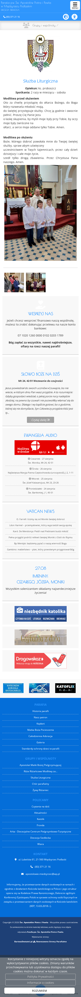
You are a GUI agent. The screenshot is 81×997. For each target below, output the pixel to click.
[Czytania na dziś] (41, 637)
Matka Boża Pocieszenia (40, 730)
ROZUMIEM (39, 991)
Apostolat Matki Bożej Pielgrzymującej (40, 765)
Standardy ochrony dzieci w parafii (40, 748)
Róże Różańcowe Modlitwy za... (40, 771)
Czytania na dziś (40, 806)
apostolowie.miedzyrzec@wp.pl (43, 874)
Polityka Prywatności (40, 976)
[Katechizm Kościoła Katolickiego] (13, 688)
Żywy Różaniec (41, 790)
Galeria (41, 742)
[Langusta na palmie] (39, 688)
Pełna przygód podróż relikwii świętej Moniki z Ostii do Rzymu (41, 537)
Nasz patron (40, 717)
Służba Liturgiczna (41, 777)
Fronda (40, 825)
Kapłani (41, 723)
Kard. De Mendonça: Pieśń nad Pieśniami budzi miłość (40, 531)
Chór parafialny (40, 783)
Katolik (40, 819)
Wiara (40, 844)
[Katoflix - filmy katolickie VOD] (65, 688)
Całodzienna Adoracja (40, 736)
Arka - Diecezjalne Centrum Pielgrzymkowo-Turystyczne (40, 831)
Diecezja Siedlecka (40, 837)
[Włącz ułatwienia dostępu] (76, 17)
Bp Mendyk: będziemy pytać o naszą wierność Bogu (40, 543)
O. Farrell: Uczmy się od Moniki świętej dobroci (41, 519)
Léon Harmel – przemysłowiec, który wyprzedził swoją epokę (40, 525)
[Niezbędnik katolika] (41, 613)
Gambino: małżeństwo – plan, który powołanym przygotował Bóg (40, 549)
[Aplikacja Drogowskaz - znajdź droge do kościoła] (41, 660)
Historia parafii (40, 711)
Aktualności (40, 812)
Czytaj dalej (39, 420)
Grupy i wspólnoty (43, 25)
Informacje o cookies (40, 982)
